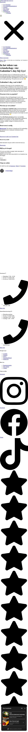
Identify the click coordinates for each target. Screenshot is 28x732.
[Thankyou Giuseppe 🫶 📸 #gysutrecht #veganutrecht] (23, 222)
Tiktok (17, 166)
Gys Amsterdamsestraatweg (10, 6)
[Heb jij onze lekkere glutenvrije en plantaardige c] (14, 182)
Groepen (5, 7)
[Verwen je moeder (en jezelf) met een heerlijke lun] (14, 243)
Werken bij (5, 10)
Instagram (12, 166)
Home (1, 60)
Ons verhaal (6, 9)
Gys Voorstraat (6, 4)
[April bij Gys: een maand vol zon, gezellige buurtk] (4, 224)
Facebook (23, 166)
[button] (14, 30)
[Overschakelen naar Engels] (17, 13)
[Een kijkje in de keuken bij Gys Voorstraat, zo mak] (4, 182)
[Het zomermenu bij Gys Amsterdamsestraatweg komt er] (23, 196)
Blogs (5, 60)
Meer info (2, 308)
